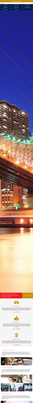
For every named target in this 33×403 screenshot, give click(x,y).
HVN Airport (16, 9)
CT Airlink (3, 3)
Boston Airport (5, 9)
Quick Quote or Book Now (16, 1)
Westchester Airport (27, 7)
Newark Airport (5, 7)
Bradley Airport (16, 7)
